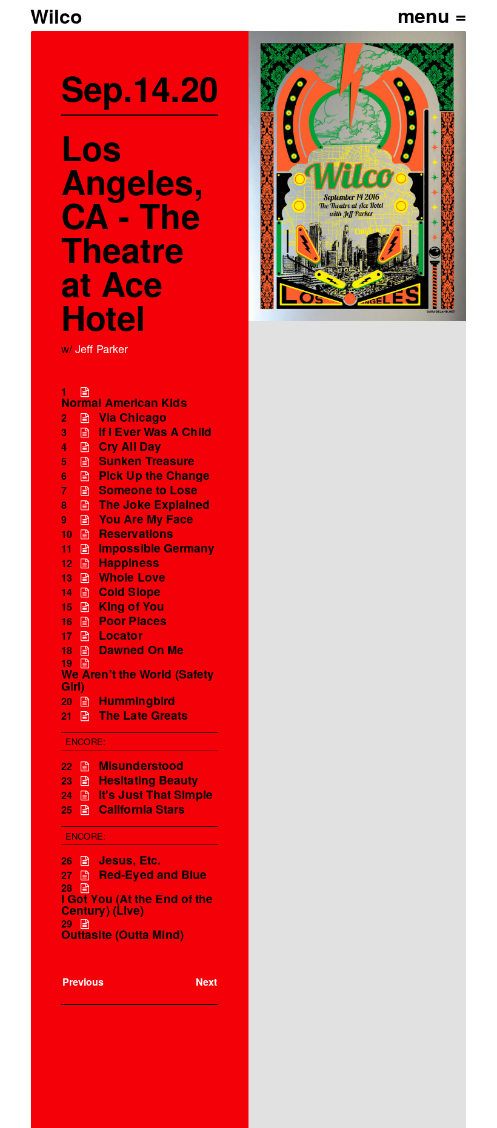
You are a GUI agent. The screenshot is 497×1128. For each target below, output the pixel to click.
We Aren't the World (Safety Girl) (137, 679)
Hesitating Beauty (148, 780)
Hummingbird (137, 700)
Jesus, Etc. (130, 860)
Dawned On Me (141, 649)
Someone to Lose (148, 490)
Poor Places (133, 620)
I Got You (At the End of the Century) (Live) (137, 904)
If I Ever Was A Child (155, 431)
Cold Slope (130, 591)
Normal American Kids (124, 402)
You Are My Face (146, 519)
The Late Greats (143, 715)
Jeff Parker (101, 348)
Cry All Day (130, 446)
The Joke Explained (154, 504)
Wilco (56, 15)
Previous (83, 982)
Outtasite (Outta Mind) (122, 934)
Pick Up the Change (154, 475)
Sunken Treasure (147, 460)
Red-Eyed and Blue (153, 874)
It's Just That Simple (156, 794)
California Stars (142, 809)
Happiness (129, 562)
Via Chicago (133, 417)
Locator (120, 635)
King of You (131, 606)
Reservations (136, 533)
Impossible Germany (157, 548)
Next (206, 982)
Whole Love (132, 577)
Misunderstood (141, 765)
